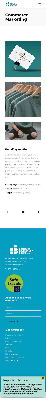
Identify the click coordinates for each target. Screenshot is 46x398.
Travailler (8, 344)
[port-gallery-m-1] (23, 59)
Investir (8, 338)
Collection (22, 185)
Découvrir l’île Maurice (14, 335)
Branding (20, 193)
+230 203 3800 (13, 269)
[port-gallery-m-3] (23, 131)
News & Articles (11, 354)
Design (27, 193)
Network (36, 185)
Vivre (7, 348)
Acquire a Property (13, 341)
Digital (29, 185)
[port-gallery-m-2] (23, 99)
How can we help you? (14, 357)
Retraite (8, 351)
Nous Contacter (11, 360)
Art (14, 193)
